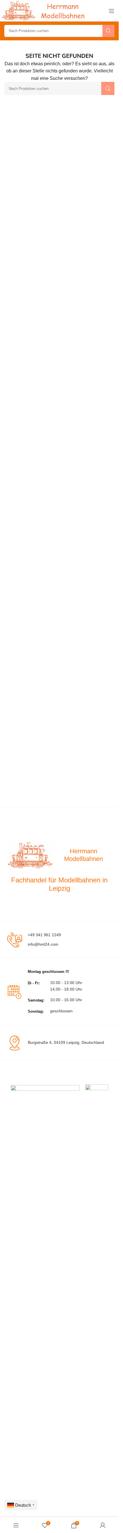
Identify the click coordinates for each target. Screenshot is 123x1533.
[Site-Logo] (44, 10)
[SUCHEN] (108, 31)
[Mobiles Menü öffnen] (111, 11)
